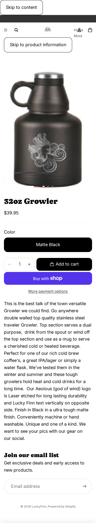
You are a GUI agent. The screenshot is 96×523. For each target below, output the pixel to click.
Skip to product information (38, 44)
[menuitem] (78, 35)
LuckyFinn (39, 506)
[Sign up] (84, 486)
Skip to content (21, 7)
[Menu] (5, 30)
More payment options (48, 291)
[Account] (79, 30)
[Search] (16, 30)
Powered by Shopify (62, 506)
